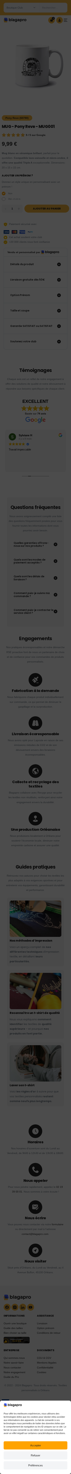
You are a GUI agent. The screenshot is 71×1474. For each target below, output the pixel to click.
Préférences (35, 1465)
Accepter (35, 1445)
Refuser (35, 1455)
